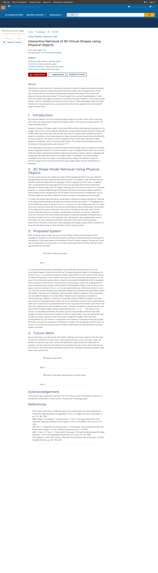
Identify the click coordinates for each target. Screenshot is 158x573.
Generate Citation (77, 75)
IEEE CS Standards (19, 2)
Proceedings (40, 32)
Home (30, 32)
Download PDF (39, 75)
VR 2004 (55, 32)
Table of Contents (13, 42)
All (72, 15)
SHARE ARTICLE (58, 75)
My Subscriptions (14, 15)
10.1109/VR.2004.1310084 (51, 53)
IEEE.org (6, 2)
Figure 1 (61, 204)
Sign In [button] (152, 2)
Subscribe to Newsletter (63, 2)
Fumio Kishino (34, 69)
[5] (88, 201)
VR (48, 32)
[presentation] (80, 309)
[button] (145, 2)
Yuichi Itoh (32, 64)
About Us (47, 2)
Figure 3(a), (55, 288)
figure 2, (39, 275)
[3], (66, 143)
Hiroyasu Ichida (34, 61)
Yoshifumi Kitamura (36, 66)
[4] (68, 143)
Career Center (35, 2)
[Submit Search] (149, 15)
